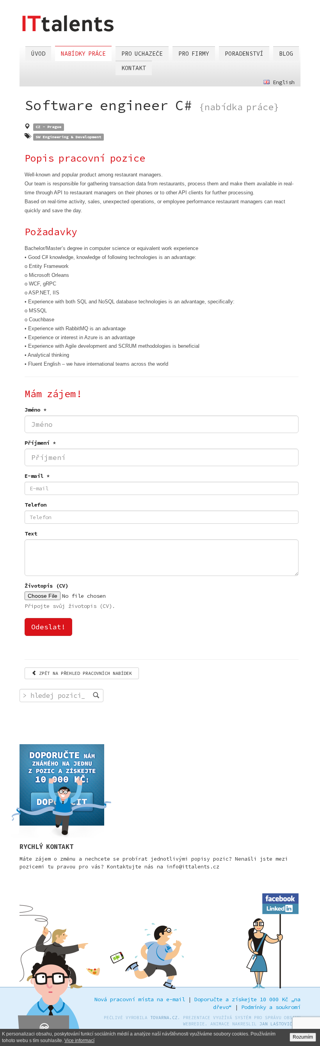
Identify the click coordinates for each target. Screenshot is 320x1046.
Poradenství (244, 53)
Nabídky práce (83, 53)
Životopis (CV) (46, 585)
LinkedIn (280, 907)
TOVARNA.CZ (164, 1017)
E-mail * (37, 475)
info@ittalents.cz (192, 866)
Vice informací (79, 1040)
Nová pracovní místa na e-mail (139, 999)
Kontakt (133, 68)
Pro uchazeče (142, 53)
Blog (286, 53)
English (282, 82)
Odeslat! (48, 626)
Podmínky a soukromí (270, 1007)
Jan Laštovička (279, 1024)
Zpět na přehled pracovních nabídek (84, 673)
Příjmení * (40, 442)
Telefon (35, 504)
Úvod (38, 53)
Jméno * (35, 409)
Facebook (280, 897)
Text (31, 533)
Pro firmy (193, 53)
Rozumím (303, 1037)
